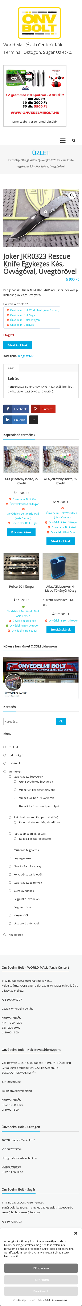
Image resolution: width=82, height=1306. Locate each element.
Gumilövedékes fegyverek (36, 781)
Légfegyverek (22, 858)
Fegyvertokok (22, 907)
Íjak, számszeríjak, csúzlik (30, 834)
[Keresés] (61, 721)
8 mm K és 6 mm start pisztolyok (39, 806)
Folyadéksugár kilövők (28, 874)
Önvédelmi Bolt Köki (22, 325)
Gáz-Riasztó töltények (28, 882)
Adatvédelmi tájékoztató (52, 1300)
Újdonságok (16, 755)
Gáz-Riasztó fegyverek (28, 776)
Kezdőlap (14, 160)
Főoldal (13, 747)
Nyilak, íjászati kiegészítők (35, 839)
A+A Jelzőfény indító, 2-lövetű (21, 481)
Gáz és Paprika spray (27, 866)
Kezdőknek (16, 935)
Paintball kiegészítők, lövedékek (39, 822)
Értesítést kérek (18, 345)
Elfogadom (41, 1268)
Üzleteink (15, 763)
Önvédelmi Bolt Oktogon (25, 320)
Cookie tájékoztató (24, 1300)
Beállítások (41, 1291)
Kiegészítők (29, 160)
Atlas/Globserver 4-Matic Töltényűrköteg (60, 588)
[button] (76, 1233)
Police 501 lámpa (21, 586)
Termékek (15, 771)
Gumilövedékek (24, 891)
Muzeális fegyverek (26, 850)
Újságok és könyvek (27, 923)
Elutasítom (41, 1280)
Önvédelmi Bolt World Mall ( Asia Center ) (34, 310)
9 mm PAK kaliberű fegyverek (37, 790)
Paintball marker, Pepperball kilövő (36, 817)
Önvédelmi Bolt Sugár (23, 315)
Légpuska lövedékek (27, 899)
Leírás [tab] (11, 368)
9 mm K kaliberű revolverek (36, 798)
